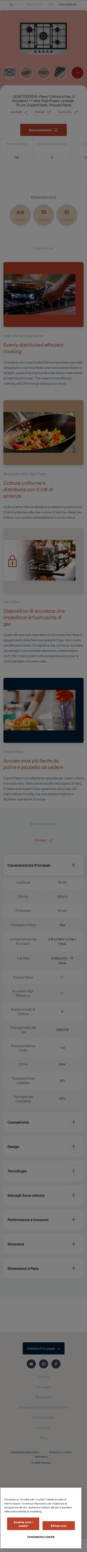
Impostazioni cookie (40, 1536)
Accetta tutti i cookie (23, 1523)
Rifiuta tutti (59, 1525)
